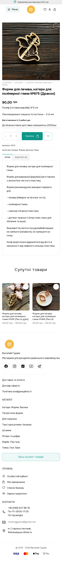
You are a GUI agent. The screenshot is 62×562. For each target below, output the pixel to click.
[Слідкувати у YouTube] (31, 366)
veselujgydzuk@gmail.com (22, 521)
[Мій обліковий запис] (49, 9)
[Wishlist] (45, 9)
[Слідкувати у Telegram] (39, 366)
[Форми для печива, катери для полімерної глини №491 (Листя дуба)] (16, 296)
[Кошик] (54, 9)
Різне (4, 85)
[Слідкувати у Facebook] (6, 366)
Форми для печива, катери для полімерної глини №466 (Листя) (44, 316)
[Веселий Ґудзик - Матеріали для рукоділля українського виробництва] (31, 9)
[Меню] (13, 9)
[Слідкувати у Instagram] (14, 366)
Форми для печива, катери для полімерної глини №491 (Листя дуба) (15, 316)
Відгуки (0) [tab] (21, 157)
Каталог (19, 82)
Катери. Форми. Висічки (39, 82)
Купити (30, 136)
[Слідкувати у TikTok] (23, 366)
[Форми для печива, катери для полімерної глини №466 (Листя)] (46, 296)
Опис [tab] (7, 157)
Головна (7, 82)
